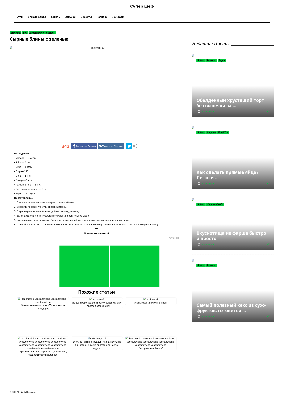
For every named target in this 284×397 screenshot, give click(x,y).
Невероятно (36, 32)
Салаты (55, 16)
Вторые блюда (37, 16)
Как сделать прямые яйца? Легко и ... (227, 175)
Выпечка (16, 32)
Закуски (70, 16)
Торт (222, 60)
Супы (20, 16)
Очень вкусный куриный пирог (150, 302)
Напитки (102, 16)
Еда (25, 32)
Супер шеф (142, 6)
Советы (50, 32)
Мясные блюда (214, 204)
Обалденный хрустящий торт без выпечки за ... (230, 103)
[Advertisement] (84, 266)
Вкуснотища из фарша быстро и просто (231, 235)
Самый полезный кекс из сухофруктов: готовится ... (231, 307)
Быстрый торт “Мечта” (151, 348)
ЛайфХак (118, 16)
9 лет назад (205, 111)
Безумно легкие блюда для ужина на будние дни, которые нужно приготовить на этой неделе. (97, 345)
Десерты (86, 16)
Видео (200, 60)
